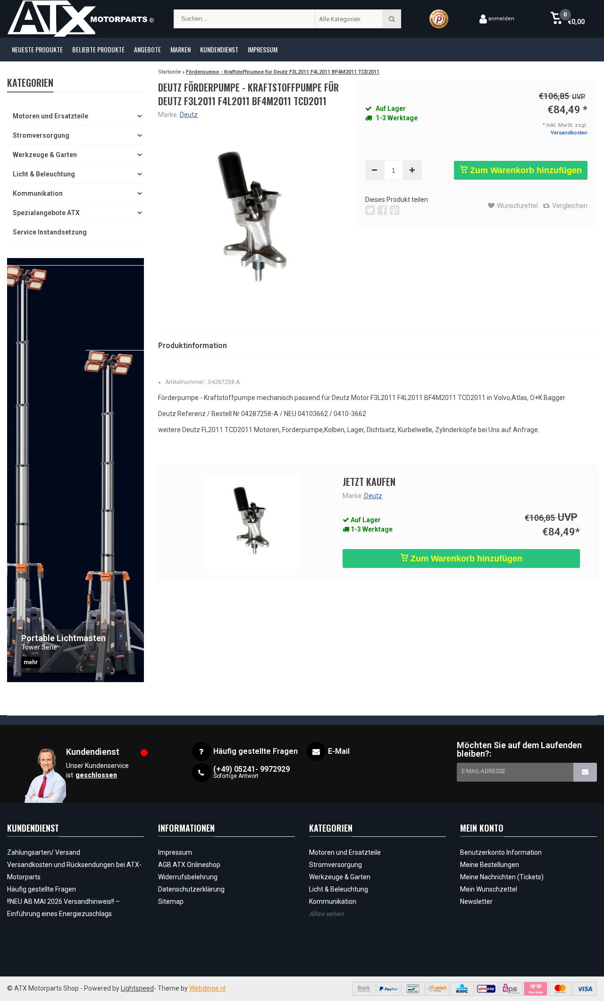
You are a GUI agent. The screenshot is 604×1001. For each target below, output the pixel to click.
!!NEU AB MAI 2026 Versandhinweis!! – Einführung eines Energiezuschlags (63, 908)
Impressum (262, 49)
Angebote (147, 49)
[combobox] (349, 18)
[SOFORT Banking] (437, 989)
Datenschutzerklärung (191, 889)
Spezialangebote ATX (46, 213)
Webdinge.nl (207, 988)
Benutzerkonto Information (501, 852)
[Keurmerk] (438, 18)
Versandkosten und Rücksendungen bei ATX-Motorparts (74, 871)
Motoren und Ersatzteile (50, 116)
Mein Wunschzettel (488, 889)
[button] (567, 19)
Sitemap (171, 901)
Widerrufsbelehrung (188, 877)
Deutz (189, 114)
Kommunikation (38, 193)
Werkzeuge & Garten (45, 154)
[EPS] (511, 989)
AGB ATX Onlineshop (189, 864)
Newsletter (476, 901)
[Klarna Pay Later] (535, 989)
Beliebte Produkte (98, 49)
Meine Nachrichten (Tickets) (502, 877)
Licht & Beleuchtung (44, 174)
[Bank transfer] (364, 989)
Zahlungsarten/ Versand (43, 852)
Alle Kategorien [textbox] (340, 19)
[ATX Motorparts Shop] (81, 19)
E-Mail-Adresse (483, 771)
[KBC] (462, 989)
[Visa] (584, 989)
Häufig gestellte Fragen (41, 889)
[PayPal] (388, 989)
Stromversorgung (41, 135)
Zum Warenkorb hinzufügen (525, 170)
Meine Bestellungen (489, 864)
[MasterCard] (560, 989)
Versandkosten (569, 133)
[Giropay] (486, 989)
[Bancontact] (413, 989)
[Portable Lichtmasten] (75, 470)
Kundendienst (219, 49)
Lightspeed (137, 988)
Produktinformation (192, 345)
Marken (180, 49)
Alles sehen (326, 914)
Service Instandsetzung (50, 232)
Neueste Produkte (37, 49)
